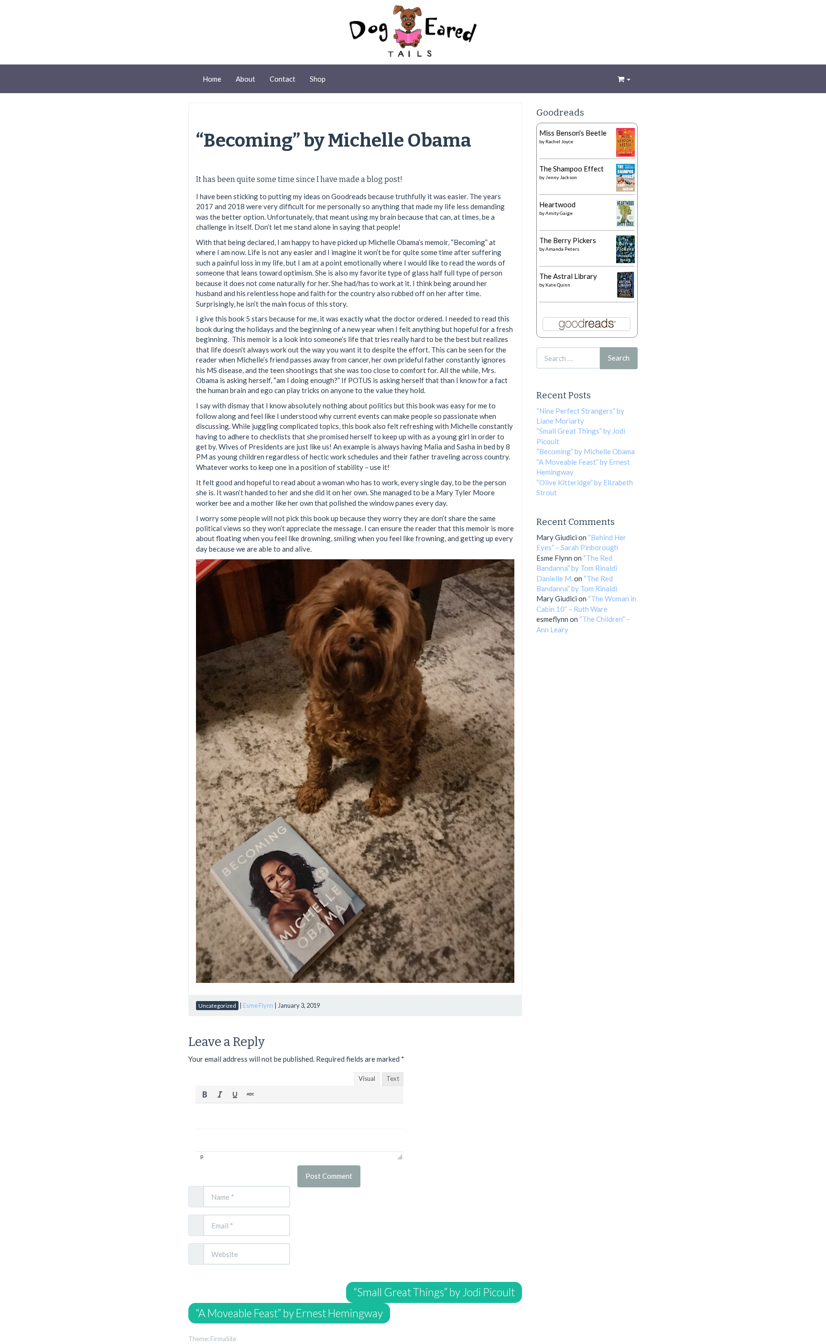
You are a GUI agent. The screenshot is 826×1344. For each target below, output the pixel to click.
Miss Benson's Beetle (573, 132)
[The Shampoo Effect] (625, 176)
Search (619, 357)
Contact (282, 79)
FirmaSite (223, 1339)
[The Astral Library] (625, 283)
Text (392, 1078)
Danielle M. (554, 578)
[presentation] (204, 1094)
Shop (318, 79)
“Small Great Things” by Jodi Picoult (434, 1292)
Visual (367, 1078)
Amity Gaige (559, 213)
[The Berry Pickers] (625, 248)
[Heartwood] (625, 212)
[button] (204, 1094)
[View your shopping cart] (624, 78)
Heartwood (557, 204)
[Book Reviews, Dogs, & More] (413, 33)
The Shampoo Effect (571, 168)
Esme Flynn (258, 1005)
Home (212, 79)
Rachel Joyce (559, 141)
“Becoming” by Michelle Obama (333, 140)
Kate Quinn (557, 285)
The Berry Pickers (567, 240)
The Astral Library (568, 276)
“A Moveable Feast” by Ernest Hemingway (289, 1313)
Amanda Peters (562, 249)
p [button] (201, 1156)
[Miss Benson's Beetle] (625, 141)
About (245, 79)
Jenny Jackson (561, 177)
